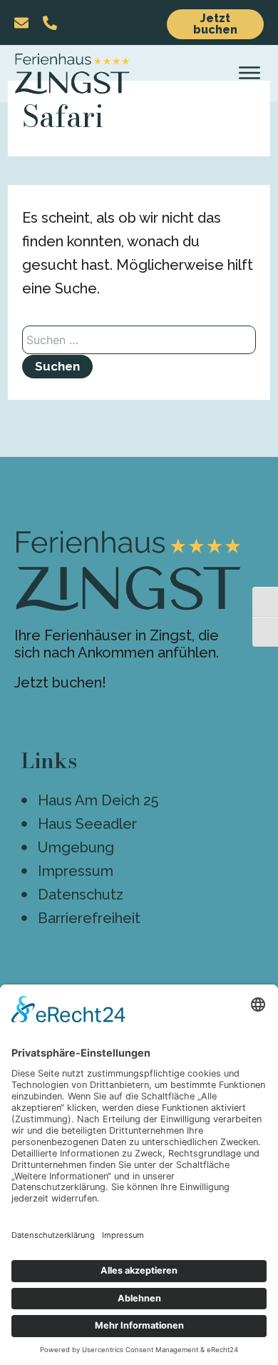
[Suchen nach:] (139, 340)
